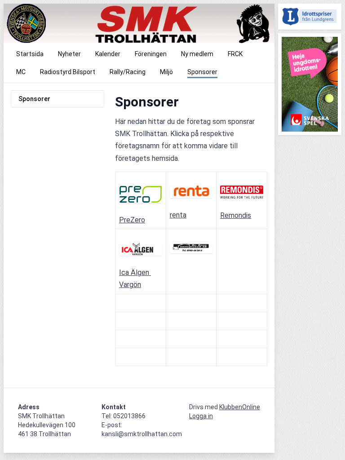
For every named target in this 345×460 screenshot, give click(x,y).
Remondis (235, 215)
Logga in (201, 416)
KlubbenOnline (239, 407)
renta (178, 215)
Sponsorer (34, 98)
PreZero (132, 220)
